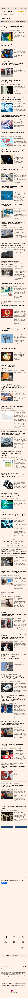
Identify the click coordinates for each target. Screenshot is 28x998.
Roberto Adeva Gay (5, 518)
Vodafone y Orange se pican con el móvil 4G (12, 745)
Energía (17, 21)
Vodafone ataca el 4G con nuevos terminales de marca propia (11, 657)
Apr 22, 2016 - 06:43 (17, 227)
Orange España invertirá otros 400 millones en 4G (12, 786)
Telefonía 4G (6, 18)
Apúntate (4, 882)
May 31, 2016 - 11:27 (16, 30)
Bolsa (9, 21)
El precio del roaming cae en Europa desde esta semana (12, 187)
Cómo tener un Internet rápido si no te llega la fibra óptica (13, 495)
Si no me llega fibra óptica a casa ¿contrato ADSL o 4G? (11, 205)
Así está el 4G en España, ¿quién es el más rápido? (13, 329)
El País (25, 14)
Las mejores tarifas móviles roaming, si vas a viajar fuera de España (13, 133)
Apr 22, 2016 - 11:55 (16, 208)
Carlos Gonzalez (4, 332)
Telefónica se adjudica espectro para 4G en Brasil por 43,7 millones (13, 434)
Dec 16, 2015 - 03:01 (19, 457)
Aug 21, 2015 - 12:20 (11, 555)
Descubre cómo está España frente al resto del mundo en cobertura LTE (13, 515)
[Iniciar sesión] (26, 11)
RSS (19, 985)
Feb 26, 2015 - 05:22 (19, 770)
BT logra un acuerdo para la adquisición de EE (13, 807)
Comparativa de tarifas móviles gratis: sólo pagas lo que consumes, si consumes (13, 224)
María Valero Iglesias (5, 596)
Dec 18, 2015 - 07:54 (19, 437)
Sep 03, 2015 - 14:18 (14, 543)
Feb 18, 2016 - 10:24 (16, 286)
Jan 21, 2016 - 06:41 (19, 370)
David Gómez (3, 555)
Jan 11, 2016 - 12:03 (13, 391)
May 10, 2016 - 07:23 (16, 101)
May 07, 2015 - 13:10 (19, 660)
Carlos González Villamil (6, 30)
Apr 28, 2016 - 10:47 (16, 153)
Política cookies (13, 983)
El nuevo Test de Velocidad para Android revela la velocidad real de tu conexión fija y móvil (13, 699)
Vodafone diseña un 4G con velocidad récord (13, 767)
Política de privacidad (6, 985)
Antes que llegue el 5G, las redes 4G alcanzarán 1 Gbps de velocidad (12, 98)
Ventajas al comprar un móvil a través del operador (13, 44)
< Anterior (7, 827)
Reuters (3, 810)
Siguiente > (20, 827)
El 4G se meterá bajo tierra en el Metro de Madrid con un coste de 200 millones (13, 552)
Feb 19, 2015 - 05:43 (19, 789)
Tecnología (22, 21)
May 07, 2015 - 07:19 (16, 681)
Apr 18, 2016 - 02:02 (19, 247)
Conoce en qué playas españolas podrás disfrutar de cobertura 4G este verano (13, 572)
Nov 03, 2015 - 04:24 (13, 498)
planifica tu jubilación (5, 944)
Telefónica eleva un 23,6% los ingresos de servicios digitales (13, 263)
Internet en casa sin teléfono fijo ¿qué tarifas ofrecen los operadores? (13, 116)
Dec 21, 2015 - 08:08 (19, 410)
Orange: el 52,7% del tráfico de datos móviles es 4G (12, 367)
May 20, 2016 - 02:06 (19, 67)
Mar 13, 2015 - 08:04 (19, 727)
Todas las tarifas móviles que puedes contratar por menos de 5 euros (12, 169)
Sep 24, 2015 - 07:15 (14, 518)
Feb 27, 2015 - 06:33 (19, 748)
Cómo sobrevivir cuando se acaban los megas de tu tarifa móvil (13, 347)
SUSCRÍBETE (21, 11)
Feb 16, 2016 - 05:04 (16, 307)
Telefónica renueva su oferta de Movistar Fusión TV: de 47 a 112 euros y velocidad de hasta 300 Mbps (13, 678)
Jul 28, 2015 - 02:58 (15, 596)
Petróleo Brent (23, 8)
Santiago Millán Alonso (6, 67)
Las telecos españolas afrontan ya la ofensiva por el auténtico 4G (12, 638)
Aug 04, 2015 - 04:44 (14, 575)
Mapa (17, 985)
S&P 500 (12, 8)
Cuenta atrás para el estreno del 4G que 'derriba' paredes (13, 615)
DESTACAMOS (4, 21)
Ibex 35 (3, 8)
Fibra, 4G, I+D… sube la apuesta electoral (11, 454)
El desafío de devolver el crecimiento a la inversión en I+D (13, 407)
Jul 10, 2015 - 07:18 (19, 641)
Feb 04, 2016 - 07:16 (13, 332)
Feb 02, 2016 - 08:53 (13, 350)
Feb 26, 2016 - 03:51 (19, 266)
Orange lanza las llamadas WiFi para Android (12, 27)
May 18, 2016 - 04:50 (17, 84)
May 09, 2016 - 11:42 (16, 119)
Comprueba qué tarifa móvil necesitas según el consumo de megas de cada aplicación (13, 388)
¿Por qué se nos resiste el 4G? (10, 594)
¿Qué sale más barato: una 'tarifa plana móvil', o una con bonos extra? (13, 150)
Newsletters (23, 985)
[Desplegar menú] (2, 11)
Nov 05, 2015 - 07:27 (13, 478)
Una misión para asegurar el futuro (14, 541)
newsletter (4, 877)
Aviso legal (8, 983)
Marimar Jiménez (4, 307)
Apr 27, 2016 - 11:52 (16, 190)
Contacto (3, 983)
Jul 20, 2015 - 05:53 (16, 618)
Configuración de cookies (21, 983)
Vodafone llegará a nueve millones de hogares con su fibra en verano (13, 244)
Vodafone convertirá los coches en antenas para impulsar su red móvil (12, 304)
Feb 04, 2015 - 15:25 (12, 810)
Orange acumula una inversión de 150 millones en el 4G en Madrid (13, 724)
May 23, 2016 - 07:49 (17, 47)
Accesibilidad (13, 985)
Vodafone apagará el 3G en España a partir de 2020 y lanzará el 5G (12, 64)
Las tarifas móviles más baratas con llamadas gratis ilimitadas (12, 81)
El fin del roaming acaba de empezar (12, 283)
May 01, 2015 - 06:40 (11, 703)
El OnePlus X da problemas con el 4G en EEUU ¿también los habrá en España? (13, 475)
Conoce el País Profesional (14, 955)
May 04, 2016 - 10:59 (17, 136)
